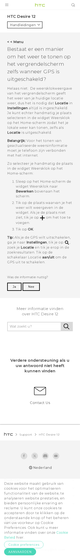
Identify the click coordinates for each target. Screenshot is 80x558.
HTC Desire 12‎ (49, 434)
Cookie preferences (23, 545)
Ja (14, 287)
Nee (31, 287)
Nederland (42, 468)
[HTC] (40, 4)
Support (25, 434)
